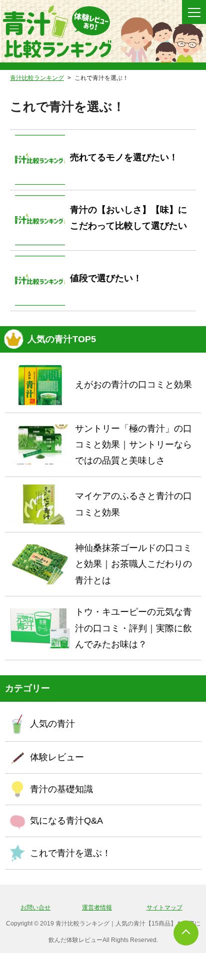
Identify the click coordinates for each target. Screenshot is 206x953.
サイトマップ (164, 907)
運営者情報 (97, 907)
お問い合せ (35, 907)
